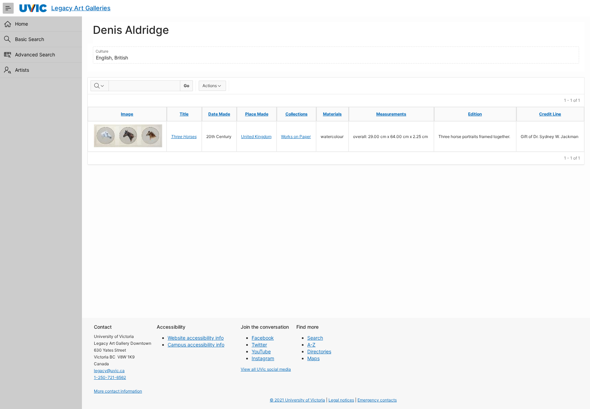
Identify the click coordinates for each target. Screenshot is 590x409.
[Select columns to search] (99, 85)
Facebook (263, 338)
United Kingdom (256, 136)
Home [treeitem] (21, 24)
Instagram (263, 358)
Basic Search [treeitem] (29, 39)
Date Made (219, 114)
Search (315, 338)
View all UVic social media (266, 369)
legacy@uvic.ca (109, 370)
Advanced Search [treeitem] (35, 54)
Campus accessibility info (196, 344)
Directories (319, 351)
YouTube (261, 351)
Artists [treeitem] (22, 70)
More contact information (118, 391)
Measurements (391, 114)
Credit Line (550, 114)
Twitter (259, 344)
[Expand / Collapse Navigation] (8, 8)
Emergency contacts (377, 400)
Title (184, 114)
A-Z (311, 344)
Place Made (256, 114)
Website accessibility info (196, 338)
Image (127, 114)
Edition (475, 114)
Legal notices (341, 400)
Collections (296, 114)
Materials (332, 114)
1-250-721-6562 (110, 377)
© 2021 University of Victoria (297, 400)
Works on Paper (296, 136)
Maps (313, 358)
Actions (209, 85)
